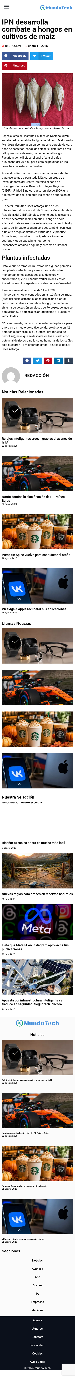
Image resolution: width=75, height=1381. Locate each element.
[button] (6, 6)
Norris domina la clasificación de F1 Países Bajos (25, 1133)
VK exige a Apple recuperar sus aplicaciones (34, 609)
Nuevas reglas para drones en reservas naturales (37, 894)
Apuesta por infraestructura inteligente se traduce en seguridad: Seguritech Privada (32, 1002)
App (37, 1277)
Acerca (37, 1320)
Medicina (37, 1310)
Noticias (37, 1260)
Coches (37, 1285)
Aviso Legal (37, 1362)
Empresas (37, 1302)
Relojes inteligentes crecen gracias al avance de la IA (27, 1080)
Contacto (37, 1337)
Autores (37, 1328)
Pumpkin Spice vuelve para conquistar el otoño (36, 555)
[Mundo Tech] (56, 8)
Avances (37, 1269)
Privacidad (37, 1345)
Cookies (37, 1353)
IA (37, 1293)
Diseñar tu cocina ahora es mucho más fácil (33, 843)
